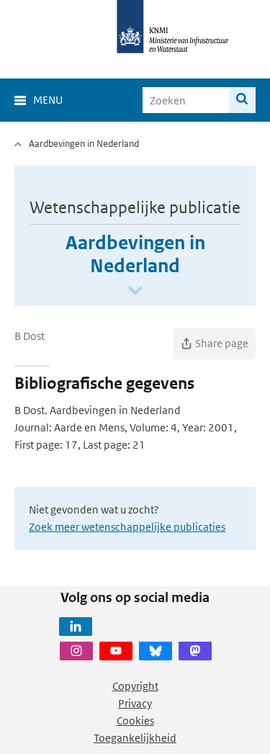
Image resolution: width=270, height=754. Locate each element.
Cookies (135, 720)
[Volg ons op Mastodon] (195, 651)
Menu (48, 100)
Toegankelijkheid (135, 738)
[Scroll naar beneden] (135, 291)
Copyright (135, 686)
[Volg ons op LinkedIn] (75, 626)
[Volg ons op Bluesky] (155, 651)
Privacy (135, 703)
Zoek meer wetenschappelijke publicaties (127, 527)
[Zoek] (242, 100)
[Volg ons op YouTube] (115, 651)
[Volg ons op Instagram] (76, 651)
